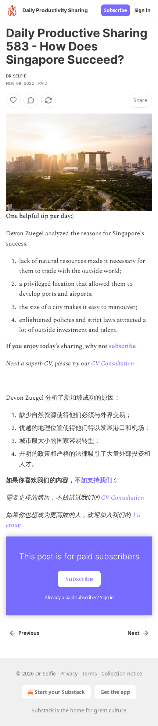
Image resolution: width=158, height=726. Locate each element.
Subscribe (115, 10)
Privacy (69, 673)
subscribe (122, 346)
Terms (89, 673)
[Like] (13, 100)
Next (134, 633)
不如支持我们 (93, 480)
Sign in (142, 10)
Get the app (115, 691)
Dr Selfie (16, 76)
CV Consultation (112, 363)
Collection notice (121, 673)
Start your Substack (60, 691)
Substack (43, 710)
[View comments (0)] (31, 100)
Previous (28, 633)
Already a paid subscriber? (79, 597)
